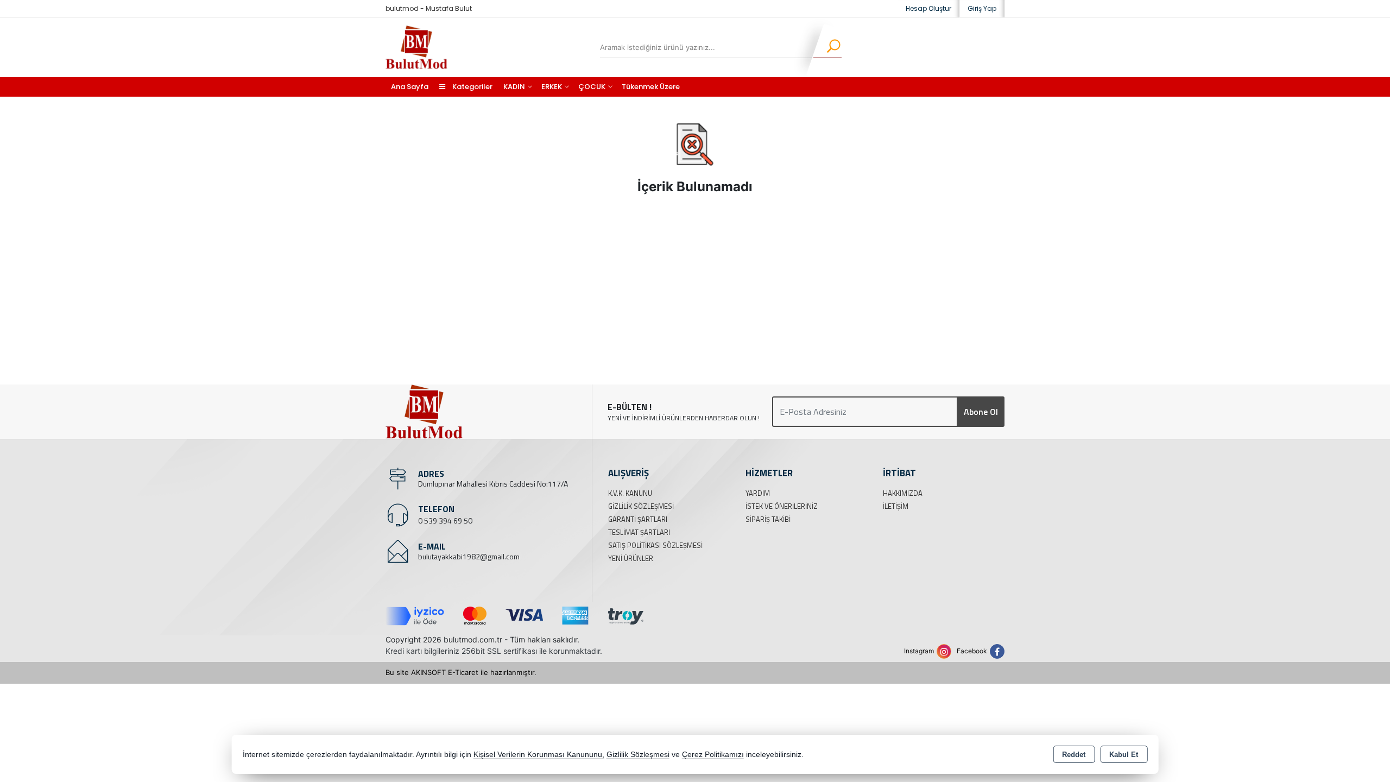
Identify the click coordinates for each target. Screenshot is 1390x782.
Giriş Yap (982, 8)
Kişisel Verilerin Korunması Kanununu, (538, 755)
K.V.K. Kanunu (630, 493)
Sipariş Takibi (768, 519)
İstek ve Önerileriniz (781, 506)
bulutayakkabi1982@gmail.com (469, 556)
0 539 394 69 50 (445, 520)
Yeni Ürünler (630, 558)
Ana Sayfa (409, 86)
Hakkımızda (903, 493)
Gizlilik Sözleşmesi (641, 506)
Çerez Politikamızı (713, 755)
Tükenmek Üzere (651, 86)
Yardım (757, 493)
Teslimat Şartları (639, 532)
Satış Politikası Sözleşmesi (655, 545)
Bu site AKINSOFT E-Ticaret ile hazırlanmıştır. (461, 672)
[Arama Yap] (827, 47)
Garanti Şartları (637, 519)
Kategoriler (471, 86)
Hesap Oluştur (928, 8)
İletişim (895, 506)
